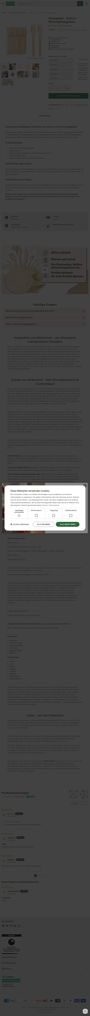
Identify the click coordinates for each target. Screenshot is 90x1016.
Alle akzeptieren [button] (67, 524)
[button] (20, 524)
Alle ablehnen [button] (43, 524)
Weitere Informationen (50, 505)
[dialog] (45, 508)
